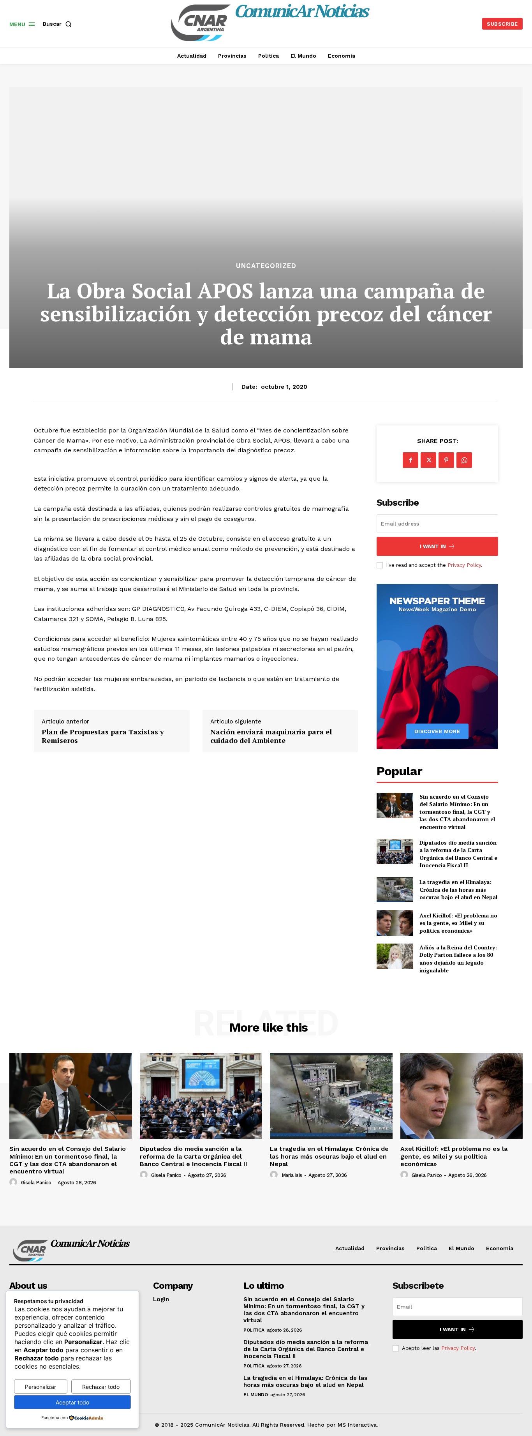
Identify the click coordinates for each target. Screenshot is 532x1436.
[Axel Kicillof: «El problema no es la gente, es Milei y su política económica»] (395, 922)
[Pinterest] (446, 460)
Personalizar (40, 1386)
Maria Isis (292, 1175)
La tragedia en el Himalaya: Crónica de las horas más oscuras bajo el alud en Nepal (458, 889)
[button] (59, 24)
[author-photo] (14, 1182)
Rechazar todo (101, 1386)
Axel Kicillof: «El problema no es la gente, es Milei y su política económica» (458, 923)
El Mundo (255, 1394)
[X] (428, 460)
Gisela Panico (36, 1182)
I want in (433, 546)
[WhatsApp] (464, 460)
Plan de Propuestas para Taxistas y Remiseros (103, 736)
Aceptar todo (72, 1402)
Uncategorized (266, 266)
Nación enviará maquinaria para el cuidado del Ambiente (271, 736)
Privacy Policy (464, 565)
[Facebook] (410, 460)
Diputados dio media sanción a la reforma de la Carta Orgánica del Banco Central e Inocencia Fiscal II (458, 854)
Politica (253, 1330)
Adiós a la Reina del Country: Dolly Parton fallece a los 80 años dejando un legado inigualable (458, 959)
